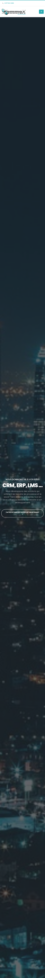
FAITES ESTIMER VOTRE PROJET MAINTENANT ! (22, 513)
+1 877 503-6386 (9, 3)
